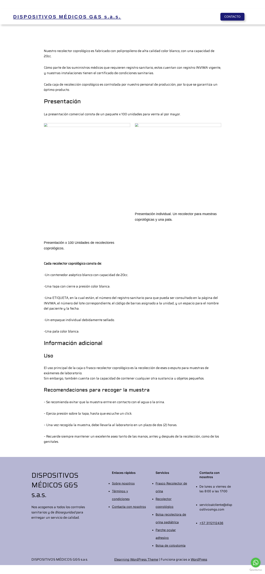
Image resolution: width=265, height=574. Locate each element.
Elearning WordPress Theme (136, 559)
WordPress (199, 559)
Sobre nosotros (123, 483)
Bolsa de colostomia (170, 545)
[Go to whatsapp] (256, 562)
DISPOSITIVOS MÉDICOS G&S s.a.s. (67, 16)
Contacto (232, 16)
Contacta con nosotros (129, 507)
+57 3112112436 (211, 523)
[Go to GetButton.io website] (255, 570)
